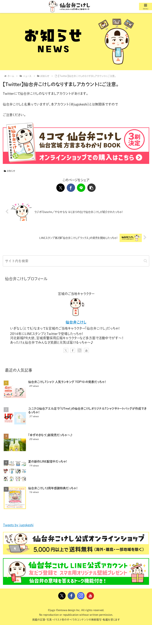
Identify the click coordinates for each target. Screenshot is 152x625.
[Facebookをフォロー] (72, 350)
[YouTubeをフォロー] (86, 350)
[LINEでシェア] (81, 188)
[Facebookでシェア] (71, 188)
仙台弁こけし (76, 322)
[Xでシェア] (60, 188)
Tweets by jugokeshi (18, 525)
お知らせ (11, 171)
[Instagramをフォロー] (79, 350)
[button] (91, 188)
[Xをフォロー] (65, 350)
